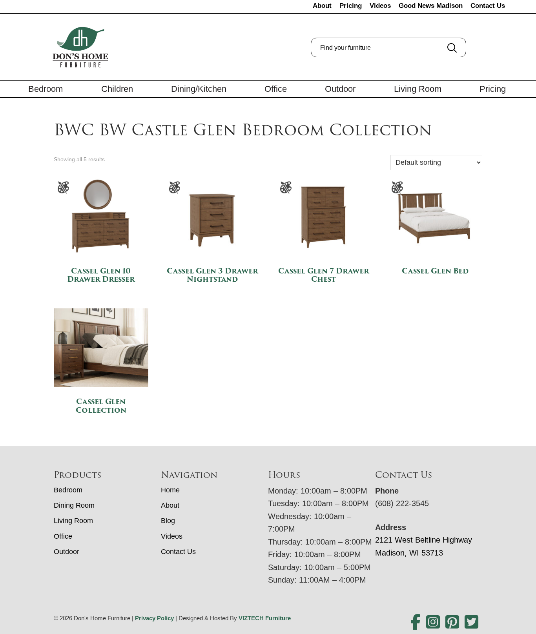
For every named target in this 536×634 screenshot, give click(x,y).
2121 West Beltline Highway (423, 540)
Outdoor (340, 89)
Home (170, 490)
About (322, 5)
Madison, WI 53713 (409, 552)
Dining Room (74, 505)
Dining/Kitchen (198, 89)
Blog (168, 521)
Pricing (350, 5)
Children (117, 89)
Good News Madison (431, 5)
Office (275, 89)
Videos (380, 5)
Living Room (417, 89)
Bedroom (45, 89)
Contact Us (487, 5)
